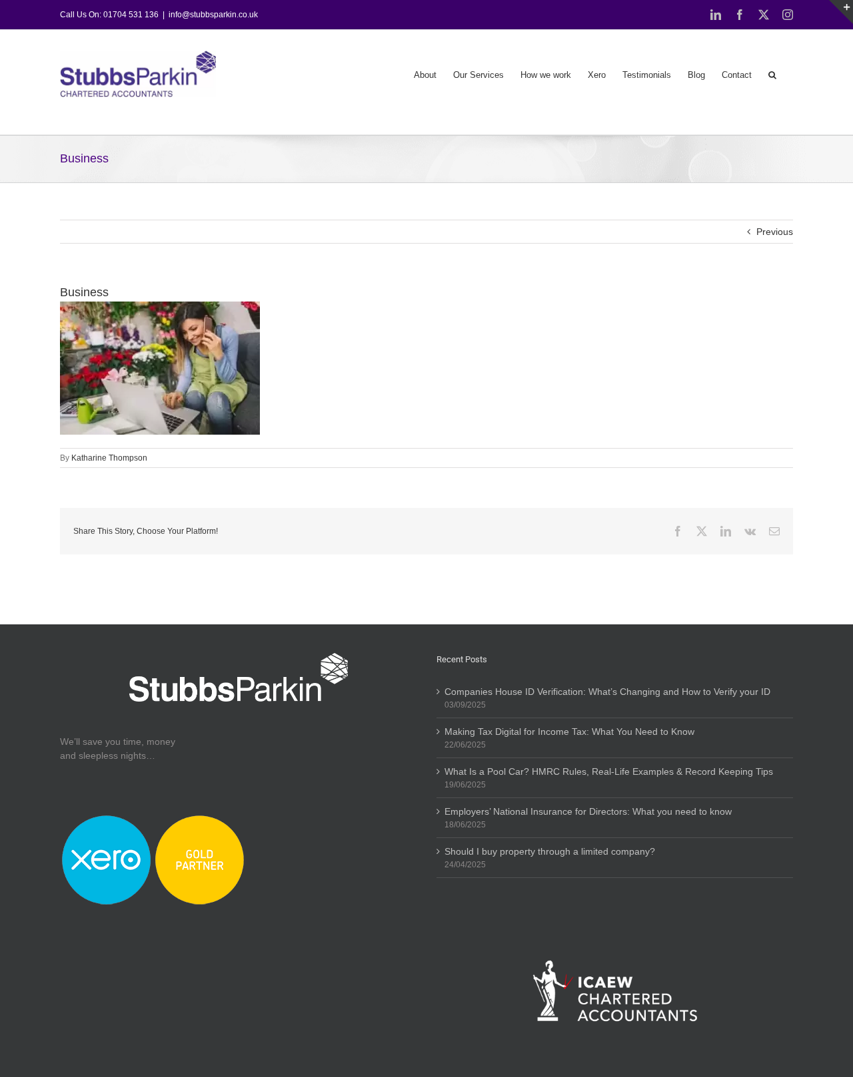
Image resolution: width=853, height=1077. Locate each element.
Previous (774, 231)
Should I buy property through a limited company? (549, 851)
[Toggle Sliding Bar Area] (841, 12)
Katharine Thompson (109, 458)
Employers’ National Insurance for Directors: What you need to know (588, 811)
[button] (772, 74)
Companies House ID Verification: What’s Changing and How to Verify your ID (607, 691)
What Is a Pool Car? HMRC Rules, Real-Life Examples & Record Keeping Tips (608, 771)
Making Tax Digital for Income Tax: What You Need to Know (569, 731)
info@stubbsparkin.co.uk (213, 14)
